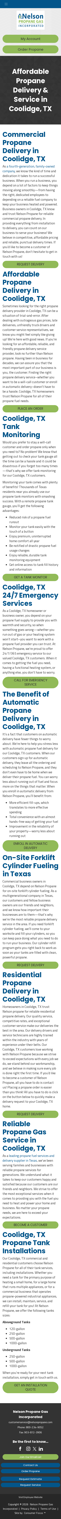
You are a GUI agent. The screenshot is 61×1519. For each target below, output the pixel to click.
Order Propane (30, 49)
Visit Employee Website (31, 1497)
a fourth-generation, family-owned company (29, 168)
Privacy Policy (29, 1509)
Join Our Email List (30, 1457)
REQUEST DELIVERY (30, 264)
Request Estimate (30, 1479)
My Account (30, 38)
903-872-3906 (33, 1432)
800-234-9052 (35, 1427)
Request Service (30, 1485)
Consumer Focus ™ (35, 1513)
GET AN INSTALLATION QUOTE (30, 1387)
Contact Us (30, 1465)
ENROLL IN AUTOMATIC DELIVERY (31, 845)
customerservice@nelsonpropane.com (30, 1422)
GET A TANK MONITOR (30, 577)
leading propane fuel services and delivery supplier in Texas (28, 1158)
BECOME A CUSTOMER (30, 1225)
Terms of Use (48, 1509)
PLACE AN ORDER (30, 408)
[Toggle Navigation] (30, 4)
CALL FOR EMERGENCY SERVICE (30, 682)
